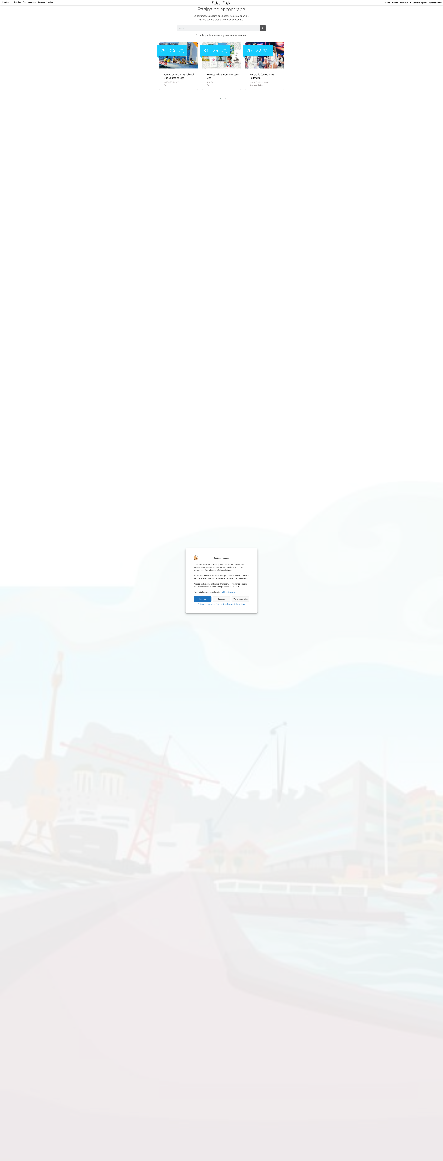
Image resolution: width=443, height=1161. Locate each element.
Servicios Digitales (420, 2)
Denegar (221, 599)
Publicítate (404, 2)
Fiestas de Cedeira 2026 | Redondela (176, 76)
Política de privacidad (225, 604)
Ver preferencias (240, 599)
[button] (219, 98)
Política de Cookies (228, 592)
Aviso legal (240, 604)
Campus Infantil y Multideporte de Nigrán (265, 76)
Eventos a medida (391, 2)
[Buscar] (263, 28)
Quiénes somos (435, 2)
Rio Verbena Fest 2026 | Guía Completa (221, 76)
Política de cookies (206, 604)
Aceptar (202, 599)
